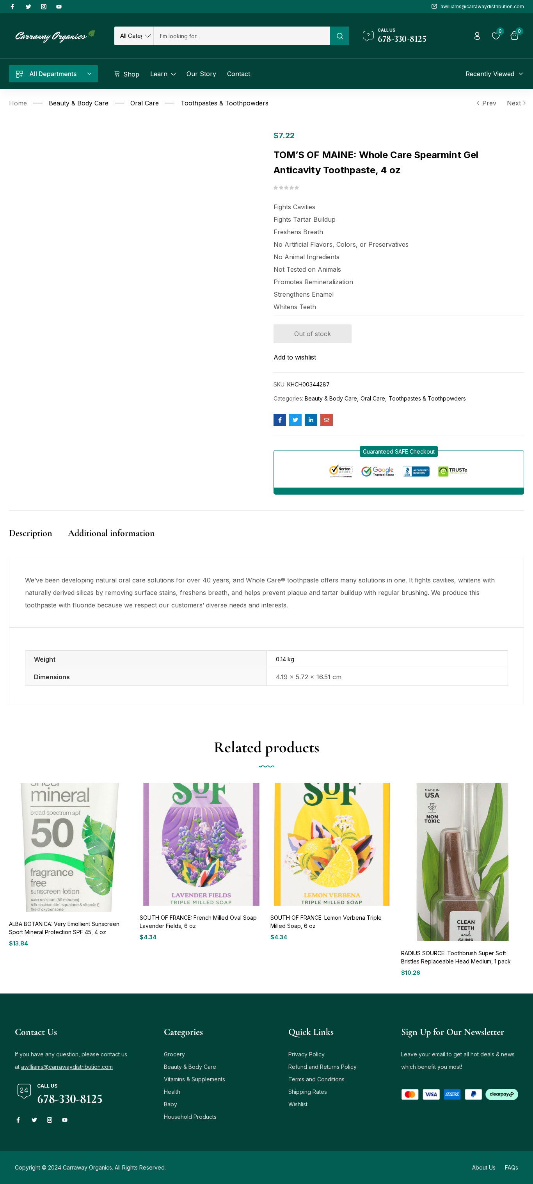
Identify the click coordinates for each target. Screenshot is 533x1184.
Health (172, 1091)
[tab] (38, 541)
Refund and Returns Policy (322, 1066)
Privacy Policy (306, 1054)
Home (18, 103)
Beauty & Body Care (78, 103)
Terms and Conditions (316, 1079)
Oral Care (144, 103)
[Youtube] (59, 6)
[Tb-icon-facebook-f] (13, 6)
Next (514, 103)
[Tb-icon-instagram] (43, 6)
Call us (386, 30)
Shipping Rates (307, 1091)
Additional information (111, 533)
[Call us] (368, 35)
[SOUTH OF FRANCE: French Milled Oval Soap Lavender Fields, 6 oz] (201, 844)
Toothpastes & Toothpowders (224, 103)
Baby (170, 1104)
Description (30, 533)
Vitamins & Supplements (194, 1079)
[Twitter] (28, 6)
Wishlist (297, 1104)
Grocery (174, 1054)
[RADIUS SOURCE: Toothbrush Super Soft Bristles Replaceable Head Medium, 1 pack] (462, 862)
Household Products (190, 1116)
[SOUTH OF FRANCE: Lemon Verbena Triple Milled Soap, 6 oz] (331, 844)
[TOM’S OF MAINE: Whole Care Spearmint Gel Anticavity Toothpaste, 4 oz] (280, 420)
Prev (489, 103)
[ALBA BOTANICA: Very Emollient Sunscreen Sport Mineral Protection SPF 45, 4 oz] (70, 847)
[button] (399, 451)
